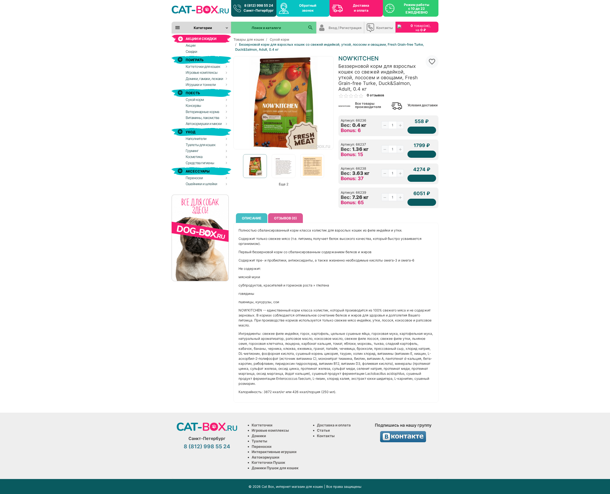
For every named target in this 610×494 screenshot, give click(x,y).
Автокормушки (265, 457)
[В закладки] (432, 61)
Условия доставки (422, 105)
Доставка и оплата (361, 7)
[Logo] (200, 9)
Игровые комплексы (270, 430)
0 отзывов (375, 95)
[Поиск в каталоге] (310, 28)
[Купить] (421, 130)
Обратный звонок (307, 7)
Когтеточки (262, 425)
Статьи (323, 430)
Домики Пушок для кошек (275, 468)
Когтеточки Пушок (268, 462)
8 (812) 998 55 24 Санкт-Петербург (259, 7)
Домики (259, 436)
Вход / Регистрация (345, 28)
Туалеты (259, 441)
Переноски (261, 446)
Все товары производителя (368, 105)
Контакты (384, 28)
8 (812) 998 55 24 (207, 446)
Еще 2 (283, 184)
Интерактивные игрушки (274, 452)
